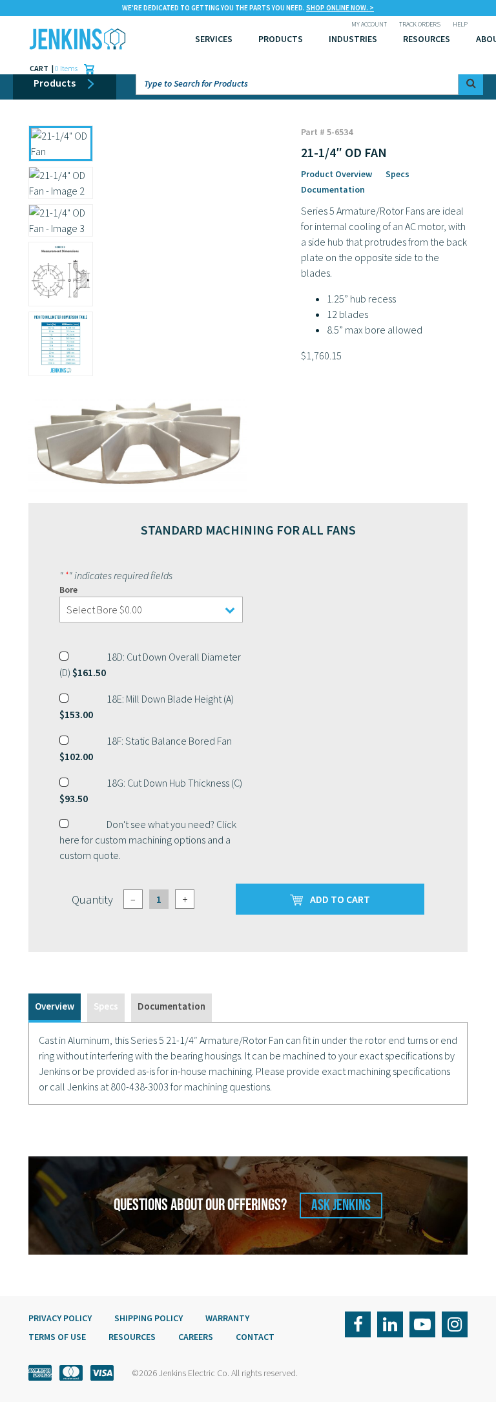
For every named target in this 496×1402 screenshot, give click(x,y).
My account (369, 24)
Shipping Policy (148, 1318)
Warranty (227, 1318)
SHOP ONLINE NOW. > (340, 7)
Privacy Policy (60, 1318)
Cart (40, 68)
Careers (195, 1337)
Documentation (333, 189)
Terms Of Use (57, 1337)
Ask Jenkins (341, 1205)
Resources (426, 39)
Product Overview (336, 174)
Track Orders (419, 24)
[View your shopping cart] (86, 68)
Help (460, 24)
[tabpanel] (248, 1063)
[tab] (54, 1007)
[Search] (471, 82)
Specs (397, 174)
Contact (255, 1337)
